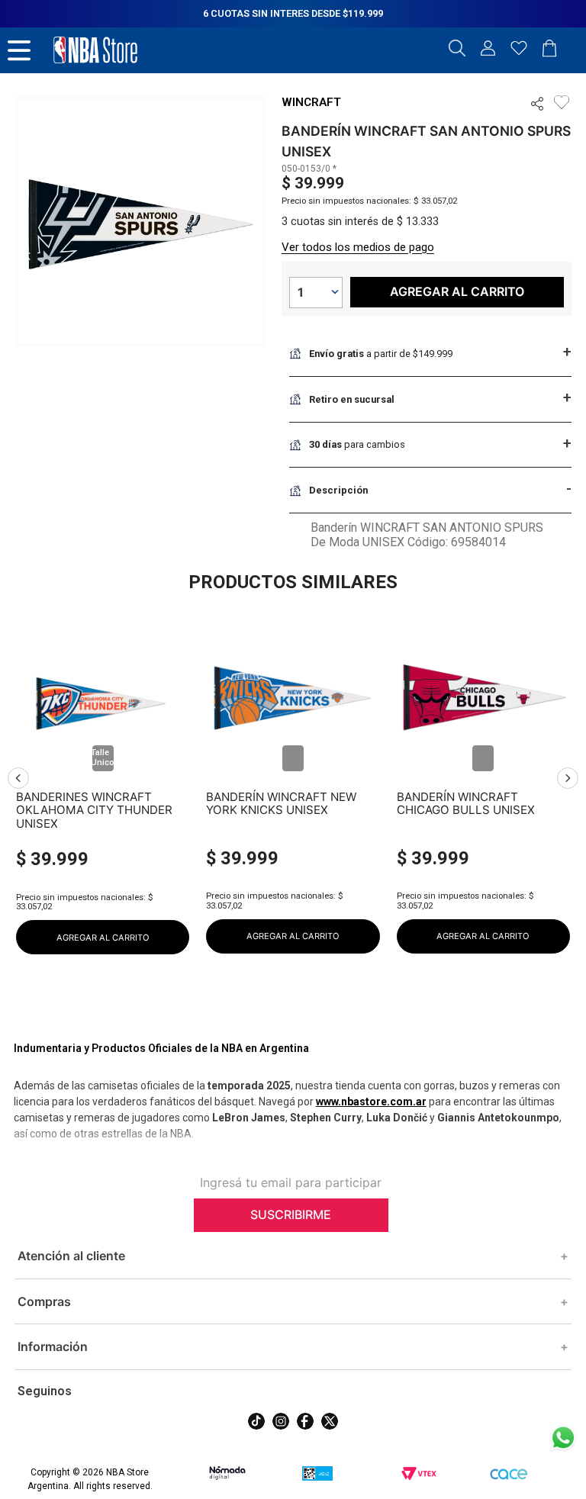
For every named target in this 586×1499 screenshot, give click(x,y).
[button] (457, 50)
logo (95, 50)
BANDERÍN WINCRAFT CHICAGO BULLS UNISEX (466, 803)
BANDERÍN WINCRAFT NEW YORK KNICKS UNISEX (281, 803)
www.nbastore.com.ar (371, 1101)
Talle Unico (103, 757)
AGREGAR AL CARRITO (103, 937)
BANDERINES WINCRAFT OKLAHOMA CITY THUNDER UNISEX (94, 810)
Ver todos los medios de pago (358, 247)
